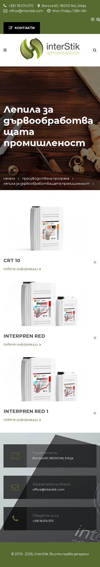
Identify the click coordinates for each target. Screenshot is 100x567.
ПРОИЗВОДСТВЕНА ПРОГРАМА (45, 178)
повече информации (20, 269)
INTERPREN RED (24, 336)
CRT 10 (11, 260)
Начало (9, 178)
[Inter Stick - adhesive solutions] (50, 49)
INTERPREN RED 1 (25, 411)
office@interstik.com (26, 11)
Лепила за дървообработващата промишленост (46, 183)
